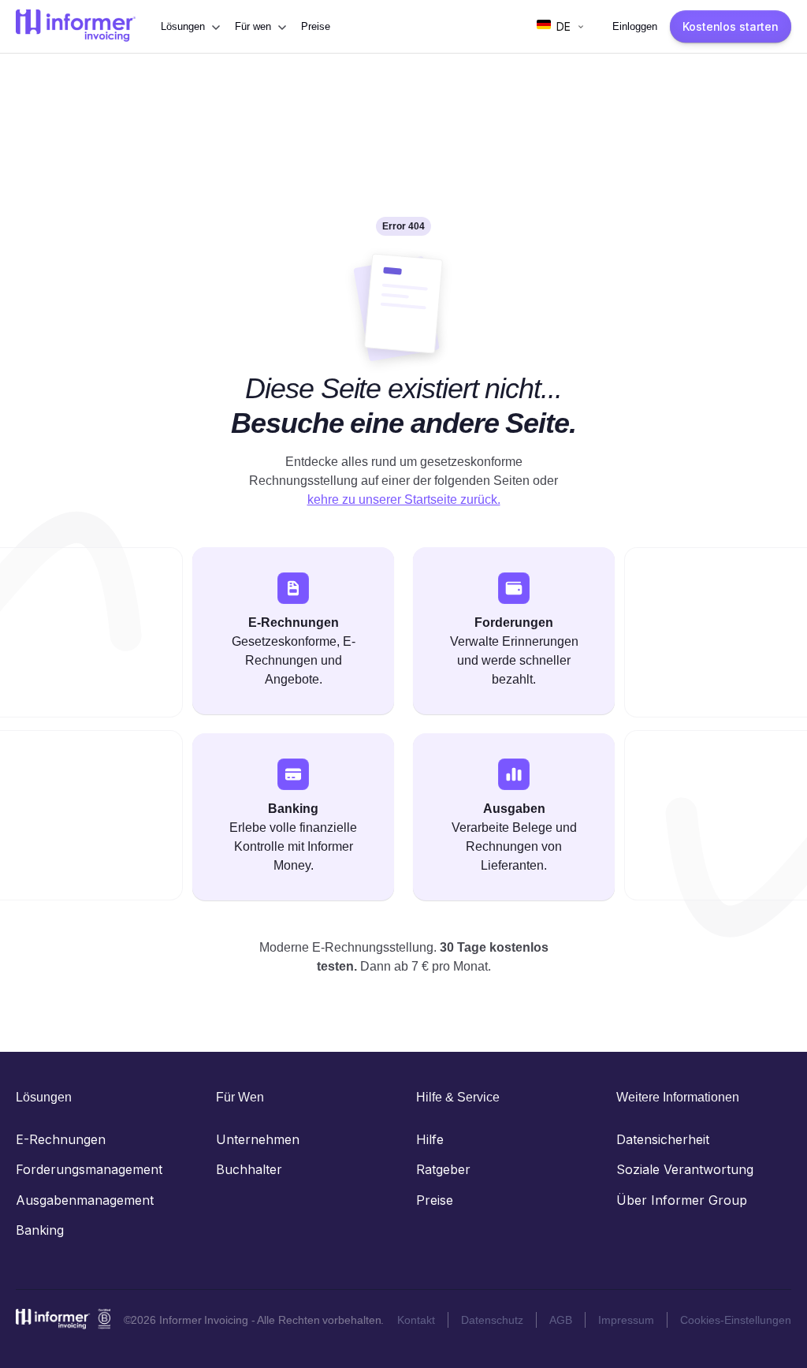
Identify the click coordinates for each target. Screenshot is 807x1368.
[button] (189, 27)
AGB (560, 1320)
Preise (315, 26)
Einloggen (634, 26)
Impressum (626, 1320)
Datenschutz (492, 1320)
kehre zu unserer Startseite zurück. (403, 499)
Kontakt (416, 1320)
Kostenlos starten (730, 26)
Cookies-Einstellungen (735, 1320)
